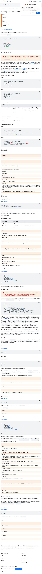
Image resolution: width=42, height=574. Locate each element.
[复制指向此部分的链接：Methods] (8, 196)
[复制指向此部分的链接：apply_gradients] (11, 199)
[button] (21, 53)
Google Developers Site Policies (31, 546)
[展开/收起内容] (6, 15)
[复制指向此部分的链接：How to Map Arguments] (12, 218)
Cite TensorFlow (24, 562)
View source (3, 201)
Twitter (2, 558)
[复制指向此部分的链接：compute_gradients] (12, 269)
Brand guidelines (24, 560)
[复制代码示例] (40, 37)
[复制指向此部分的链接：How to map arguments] (12, 102)
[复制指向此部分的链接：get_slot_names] (11, 396)
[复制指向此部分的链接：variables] (8, 507)
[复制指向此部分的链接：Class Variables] (8, 528)
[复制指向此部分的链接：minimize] (7, 417)
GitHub (2, 557)
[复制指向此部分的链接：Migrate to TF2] (12, 52)
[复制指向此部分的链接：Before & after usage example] (14, 124)
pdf (13, 158)
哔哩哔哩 (2, 560)
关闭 (32, 12)
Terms (2, 566)
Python (17, 8)
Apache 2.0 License (16, 546)
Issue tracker (24, 555)
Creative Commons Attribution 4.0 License (31, 545)
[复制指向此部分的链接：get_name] (7, 346)
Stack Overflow (24, 558)
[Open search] (29, 1)
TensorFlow (3, 8)
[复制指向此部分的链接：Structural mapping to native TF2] (15, 75)
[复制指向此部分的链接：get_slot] (7, 356)
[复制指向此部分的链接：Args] (5, 161)
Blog (2, 555)
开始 (37, 12)
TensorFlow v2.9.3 (5, 4)
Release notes (24, 557)
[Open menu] (2, 1)
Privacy (6, 566)
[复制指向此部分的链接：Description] (9, 150)
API (6, 8)
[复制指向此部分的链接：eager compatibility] (12, 496)
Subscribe (18, 568)
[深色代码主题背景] (38, 37)
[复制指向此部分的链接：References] (7, 155)
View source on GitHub (8, 29)
